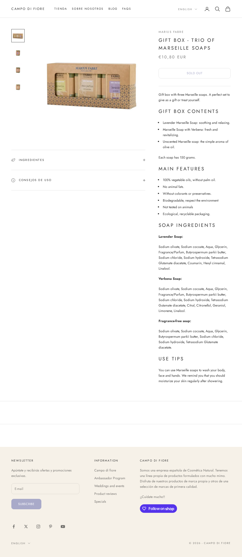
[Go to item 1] (18, 35)
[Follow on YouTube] (62, 526)
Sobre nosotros (88, 9)
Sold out (194, 73)
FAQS (126, 9)
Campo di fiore (105, 470)
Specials (100, 501)
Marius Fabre (171, 32)
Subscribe (26, 504)
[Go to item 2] (18, 52)
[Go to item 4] (18, 86)
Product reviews (105, 493)
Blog (113, 9)
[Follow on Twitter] (26, 526)
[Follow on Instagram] (38, 526)
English (185, 9)
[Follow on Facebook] (13, 526)
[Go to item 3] (18, 69)
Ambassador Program (109, 478)
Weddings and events (109, 486)
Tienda (60, 9)
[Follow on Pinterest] (50, 526)
